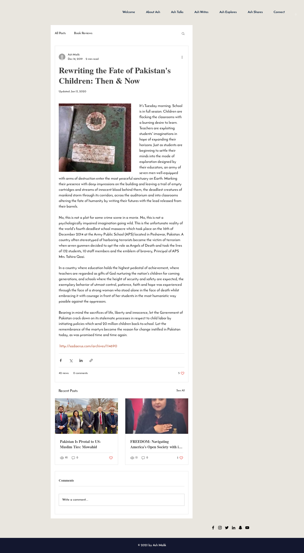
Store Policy (63, 527)
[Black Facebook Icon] (213, 527)
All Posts (60, 33)
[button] (296, 13)
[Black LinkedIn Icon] (233, 527)
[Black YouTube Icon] (247, 527)
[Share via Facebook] (61, 360)
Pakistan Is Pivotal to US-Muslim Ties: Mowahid (80, 444)
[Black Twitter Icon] (226, 527)
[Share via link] (91, 360)
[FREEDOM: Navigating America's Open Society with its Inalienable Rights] (156, 416)
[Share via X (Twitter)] (71, 360)
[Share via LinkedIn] (81, 360)
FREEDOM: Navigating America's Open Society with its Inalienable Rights (155, 444)
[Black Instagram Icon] (220, 527)
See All (180, 390)
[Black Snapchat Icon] (240, 527)
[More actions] (182, 56)
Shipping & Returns (87, 527)
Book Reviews (83, 33)
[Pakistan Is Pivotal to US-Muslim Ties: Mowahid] (86, 416)
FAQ (108, 527)
